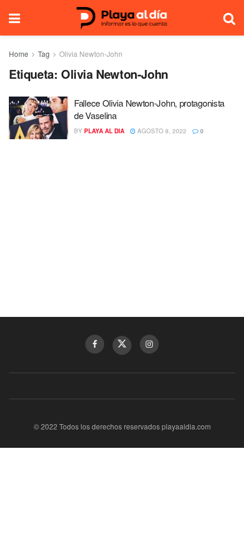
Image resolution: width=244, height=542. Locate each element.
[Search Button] (229, 18)
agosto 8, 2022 (161, 131)
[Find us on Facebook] (94, 344)
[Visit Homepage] (122, 18)
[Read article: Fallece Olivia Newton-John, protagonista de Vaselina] (38, 118)
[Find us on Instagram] (149, 344)
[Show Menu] (14, 18)
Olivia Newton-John (91, 54)
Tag (44, 54)
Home (18, 54)
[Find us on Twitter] (122, 345)
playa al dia (104, 131)
